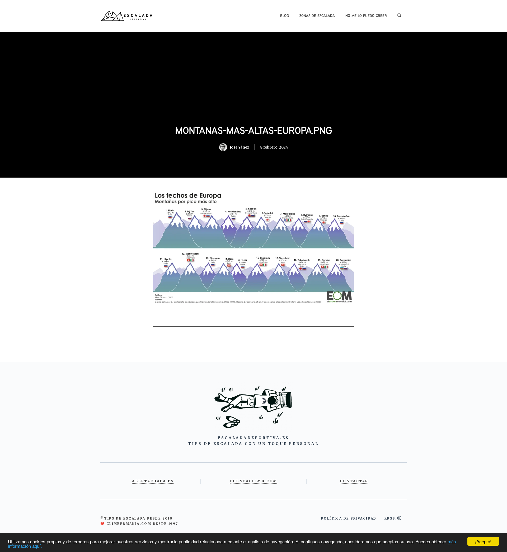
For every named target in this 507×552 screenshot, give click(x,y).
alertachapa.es (153, 481)
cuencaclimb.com (253, 481)
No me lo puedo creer (366, 16)
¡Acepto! (483, 541)
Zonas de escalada (317, 16)
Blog (284, 16)
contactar (354, 481)
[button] (399, 16)
